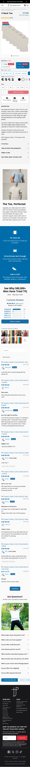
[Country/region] (25, 5)
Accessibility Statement (21, 710)
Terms (6, 761)
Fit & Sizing (5, 713)
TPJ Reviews (5, 715)
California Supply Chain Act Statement (21, 702)
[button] (2, 5)
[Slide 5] (16, 55)
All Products (8, 9)
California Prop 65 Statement (20, 705)
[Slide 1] (11, 55)
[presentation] (15, 37)
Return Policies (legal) (20, 761)
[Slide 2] (12, 55)
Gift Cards (5, 711)
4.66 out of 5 (19, 303)
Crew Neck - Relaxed (20, 73)
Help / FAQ (5, 705)
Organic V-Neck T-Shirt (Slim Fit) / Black (16, 519)
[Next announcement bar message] (26, 2)
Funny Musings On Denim (7, 721)
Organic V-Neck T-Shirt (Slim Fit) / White (16, 453)
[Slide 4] (15, 55)
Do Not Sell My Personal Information (15, 764)
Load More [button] (15, 589)
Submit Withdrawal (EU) (21, 708)
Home (2, 9)
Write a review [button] (15, 321)
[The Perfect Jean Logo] (14, 5)
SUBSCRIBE (22, 738)
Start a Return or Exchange (6, 708)
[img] (5, 365)
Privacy (11, 761)
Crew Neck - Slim (7, 73)
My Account (5, 723)
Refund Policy (19, 712)
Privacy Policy (22, 744)
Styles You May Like (9, 680)
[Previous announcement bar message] (4, 2)
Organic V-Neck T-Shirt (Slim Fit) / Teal (16, 362)
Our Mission (5, 703)
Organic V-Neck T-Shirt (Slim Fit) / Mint (16, 496)
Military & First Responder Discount (7, 717)
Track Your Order (7, 701)
